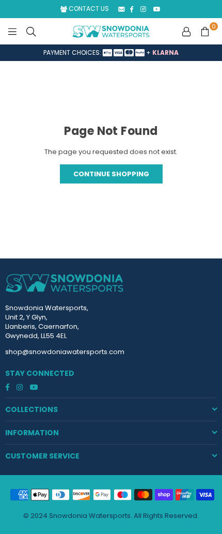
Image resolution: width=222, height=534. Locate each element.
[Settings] (186, 31)
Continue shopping (111, 174)
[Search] (31, 31)
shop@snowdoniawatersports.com (64, 352)
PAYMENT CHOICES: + (111, 52)
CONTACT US (88, 8)
